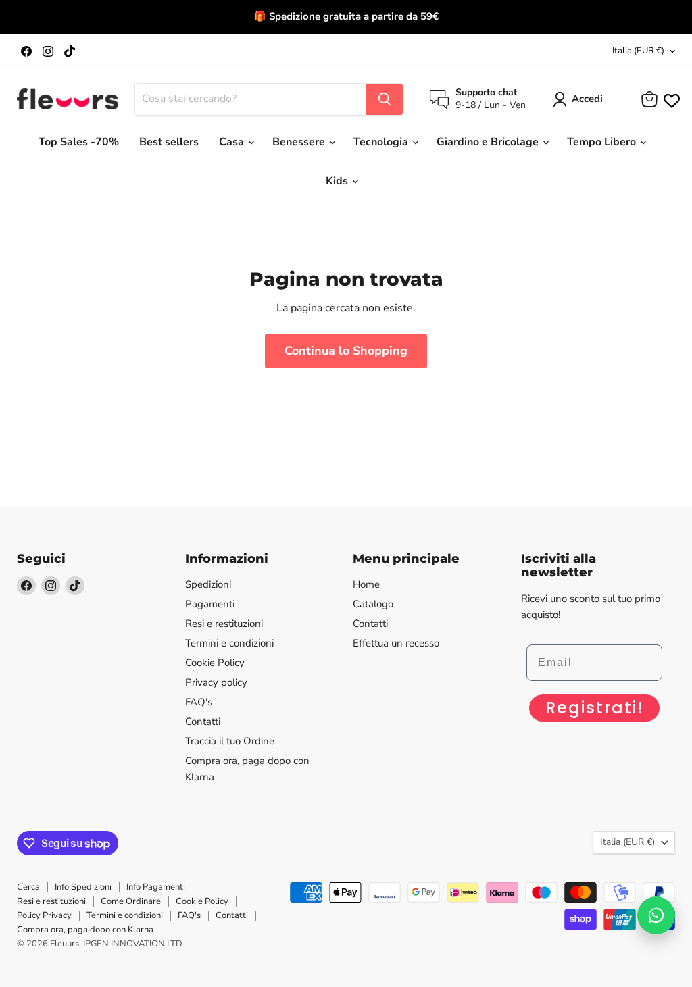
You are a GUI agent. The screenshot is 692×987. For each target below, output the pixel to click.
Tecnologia (382, 141)
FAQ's (198, 702)
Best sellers (169, 141)
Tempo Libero (603, 141)
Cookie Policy (215, 662)
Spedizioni (208, 584)
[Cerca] (384, 99)
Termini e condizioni (229, 643)
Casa (233, 141)
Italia (638, 51)
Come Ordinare (131, 901)
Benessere (300, 141)
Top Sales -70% (79, 141)
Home (366, 584)
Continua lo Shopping (346, 351)
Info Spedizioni (83, 887)
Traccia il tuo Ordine (229, 741)
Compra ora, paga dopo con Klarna (85, 929)
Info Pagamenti (155, 887)
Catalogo (373, 604)
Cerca (28, 887)
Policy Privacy (44, 915)
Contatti (202, 721)
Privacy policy (216, 682)
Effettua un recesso (396, 643)
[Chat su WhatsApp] (656, 915)
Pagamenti (209, 604)
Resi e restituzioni (224, 623)
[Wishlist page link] (670, 99)
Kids (338, 181)
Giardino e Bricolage (489, 141)
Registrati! (594, 708)
